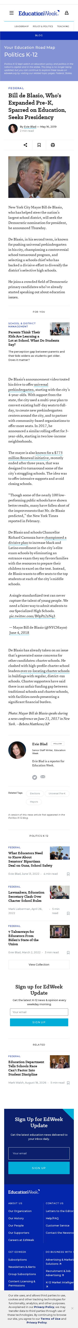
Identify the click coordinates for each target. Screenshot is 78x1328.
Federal (16, 88)
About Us (15, 1203)
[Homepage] (39, 13)
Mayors (34, 801)
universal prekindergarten (28, 387)
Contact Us (54, 1203)
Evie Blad (30, 126)
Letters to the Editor (60, 1211)
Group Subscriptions (22, 1274)
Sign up (39, 1168)
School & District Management (22, 325)
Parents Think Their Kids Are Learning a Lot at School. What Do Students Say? (33, 338)
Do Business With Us (61, 1251)
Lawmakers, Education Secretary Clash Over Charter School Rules (26, 896)
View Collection (39, 964)
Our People (16, 1225)
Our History (16, 1218)
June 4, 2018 (19, 632)
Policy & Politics (43, 26)
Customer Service (57, 1225)
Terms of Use (51, 1318)
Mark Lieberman (19, 908)
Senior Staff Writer (42, 750)
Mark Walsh (16, 1082)
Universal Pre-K (57, 793)
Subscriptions (17, 1259)
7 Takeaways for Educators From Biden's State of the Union (23, 938)
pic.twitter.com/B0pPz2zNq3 (32, 616)
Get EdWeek (17, 1251)
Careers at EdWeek (21, 1240)
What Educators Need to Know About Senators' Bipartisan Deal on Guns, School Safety (30, 859)
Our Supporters (18, 1232)
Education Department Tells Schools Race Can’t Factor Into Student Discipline (26, 1068)
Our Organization (20, 1211)
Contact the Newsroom (62, 1232)
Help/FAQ (52, 1218)
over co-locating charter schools (44, 670)
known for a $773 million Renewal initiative (35, 455)
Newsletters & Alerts (22, 1266)
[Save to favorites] (39, 145)
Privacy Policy (44, 1307)
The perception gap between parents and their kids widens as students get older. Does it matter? (36, 355)
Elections (35, 793)
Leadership (22, 26)
